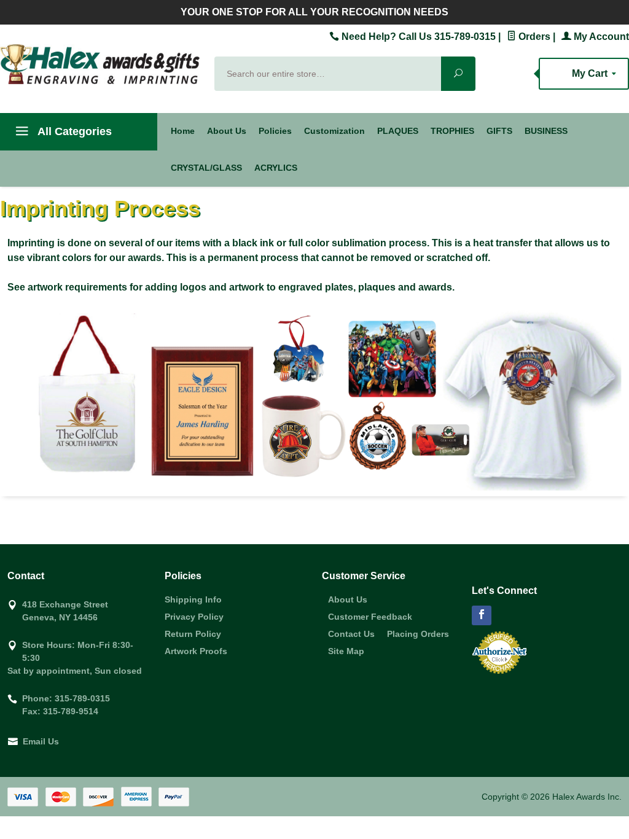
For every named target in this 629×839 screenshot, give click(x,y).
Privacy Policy (194, 617)
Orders (533, 36)
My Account (600, 36)
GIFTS (499, 131)
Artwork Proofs (196, 651)
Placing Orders (418, 634)
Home (183, 131)
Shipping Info (193, 599)
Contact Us (351, 634)
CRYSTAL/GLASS (206, 168)
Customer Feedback (370, 617)
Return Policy (193, 634)
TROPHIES (452, 131)
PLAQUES (397, 131)
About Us (226, 131)
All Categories (73, 131)
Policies (275, 131)
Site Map (346, 651)
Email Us (41, 741)
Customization (334, 131)
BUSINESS (546, 131)
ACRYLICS (275, 168)
